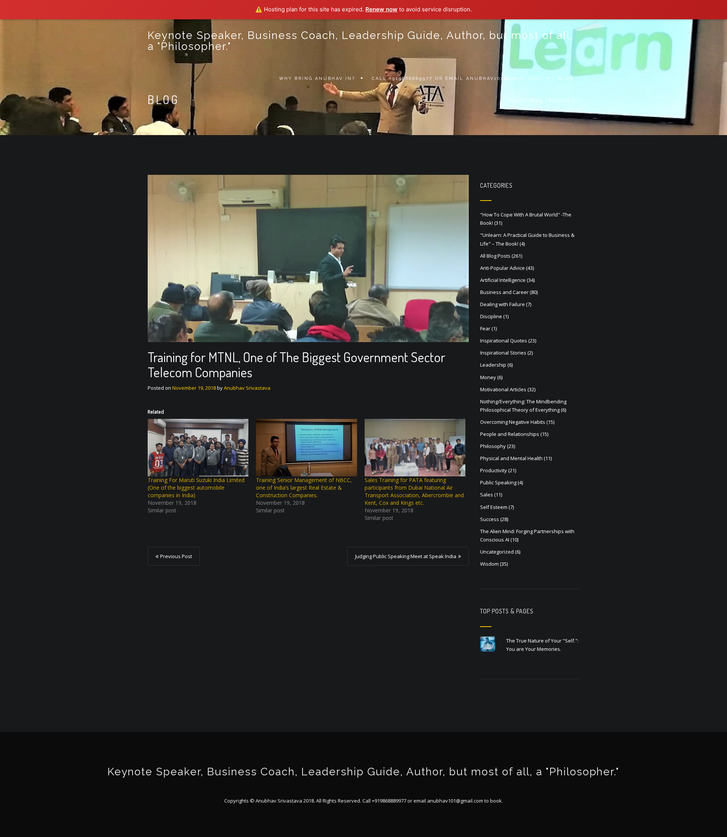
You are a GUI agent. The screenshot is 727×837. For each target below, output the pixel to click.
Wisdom (489, 563)
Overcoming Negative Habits (512, 421)
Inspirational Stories (503, 352)
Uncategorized (497, 551)
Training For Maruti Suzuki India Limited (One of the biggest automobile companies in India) (196, 487)
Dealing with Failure (502, 304)
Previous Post (176, 556)
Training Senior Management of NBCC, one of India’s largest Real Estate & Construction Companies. (304, 487)
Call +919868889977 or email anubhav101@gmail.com (456, 78)
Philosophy (493, 446)
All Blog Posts (495, 255)
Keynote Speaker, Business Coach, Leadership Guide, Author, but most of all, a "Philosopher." (360, 41)
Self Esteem (493, 507)
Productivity (493, 470)
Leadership (493, 364)
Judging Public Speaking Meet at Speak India (405, 556)
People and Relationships (509, 434)
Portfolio (562, 100)
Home (516, 100)
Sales (486, 494)
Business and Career (504, 292)
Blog (566, 78)
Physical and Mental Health (511, 458)
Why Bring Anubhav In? (317, 78)
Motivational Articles (503, 389)
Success (489, 519)
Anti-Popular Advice (502, 267)
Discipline (491, 316)
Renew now (381, 9)
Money (488, 377)
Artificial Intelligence (503, 280)
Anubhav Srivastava (247, 387)
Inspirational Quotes (503, 340)
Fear (485, 328)
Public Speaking (498, 482)
